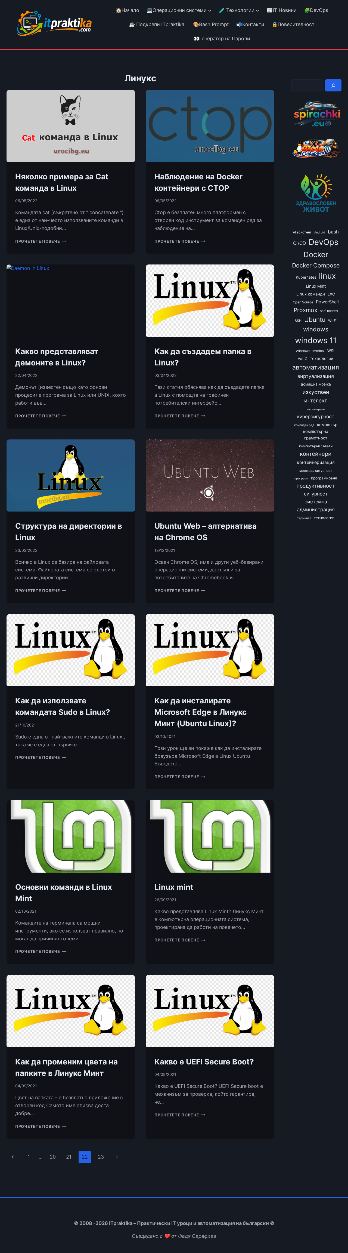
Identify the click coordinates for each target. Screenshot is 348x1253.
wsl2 (302, 358)
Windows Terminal (310, 351)
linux (327, 276)
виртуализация (315, 376)
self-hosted (329, 311)
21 (68, 1157)
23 (101, 1157)
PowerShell (327, 301)
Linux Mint (316, 286)
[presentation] (71, 126)
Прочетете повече (40, 241)
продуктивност (316, 486)
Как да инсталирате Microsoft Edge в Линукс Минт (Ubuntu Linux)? (200, 712)
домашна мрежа (316, 384)
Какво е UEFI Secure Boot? (204, 1061)
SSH (298, 321)
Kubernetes (306, 277)
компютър (327, 424)
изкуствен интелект (316, 396)
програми (301, 478)
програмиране (324, 478)
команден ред (304, 425)
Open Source (303, 302)
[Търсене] (333, 85)
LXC (331, 294)
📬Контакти (250, 24)
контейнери (315, 453)
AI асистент (302, 232)
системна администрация (316, 505)
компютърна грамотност (315, 435)
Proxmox (305, 310)
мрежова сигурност (315, 471)
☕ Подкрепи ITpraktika (156, 24)
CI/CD (299, 243)
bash (333, 232)
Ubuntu (314, 319)
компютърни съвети (316, 446)
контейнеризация (316, 462)
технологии (324, 518)
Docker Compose (316, 265)
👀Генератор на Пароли (221, 38)
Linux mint (173, 887)
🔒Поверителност (293, 24)
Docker (315, 254)
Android (319, 232)
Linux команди (310, 294)
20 (53, 1157)
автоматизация (315, 367)
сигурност (316, 494)
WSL (331, 351)
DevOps (323, 242)
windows (315, 329)
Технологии (321, 358)
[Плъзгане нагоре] (334, 1236)
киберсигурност (315, 416)
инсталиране (316, 409)
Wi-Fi (332, 321)
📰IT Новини (282, 10)
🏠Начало (127, 10)
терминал (304, 518)
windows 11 (316, 340)
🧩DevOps (316, 10)
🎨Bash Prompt (210, 24)
